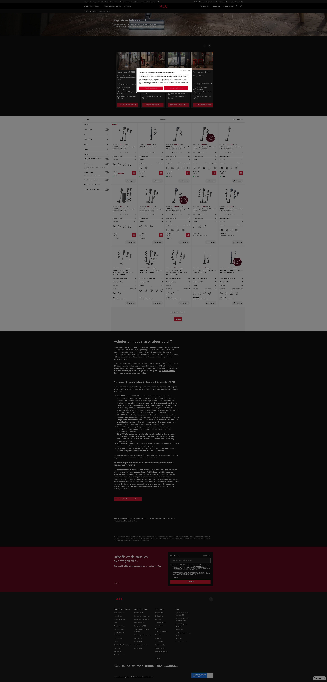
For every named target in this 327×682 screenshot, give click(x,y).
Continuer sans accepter (185, 70)
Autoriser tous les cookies (176, 88)
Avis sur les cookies (181, 82)
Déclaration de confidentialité (144, 83)
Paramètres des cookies (151, 88)
